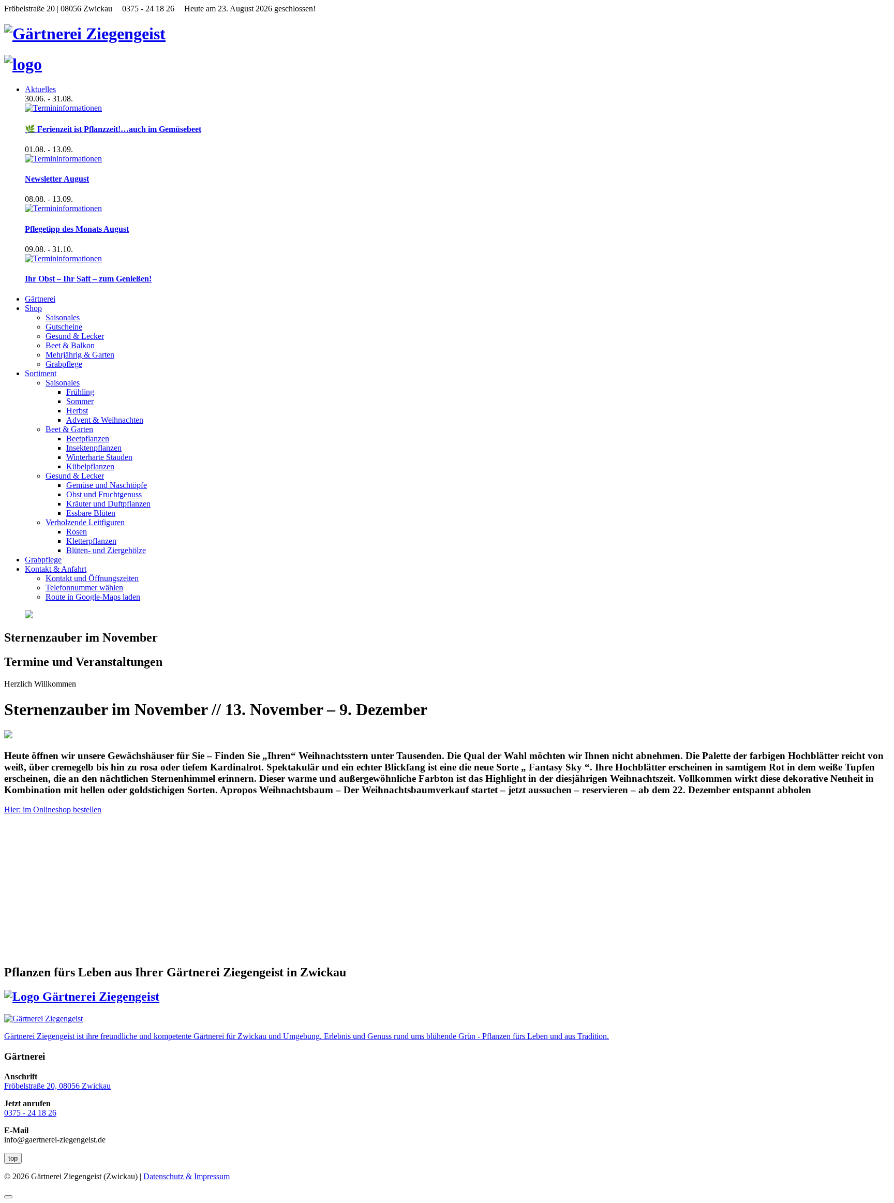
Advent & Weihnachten (104, 419)
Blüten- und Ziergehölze (106, 550)
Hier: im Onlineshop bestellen (52, 809)
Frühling (80, 392)
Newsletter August (57, 178)
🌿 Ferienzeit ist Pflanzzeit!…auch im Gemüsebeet (113, 129)
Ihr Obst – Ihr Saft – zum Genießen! (88, 278)
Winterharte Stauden (99, 457)
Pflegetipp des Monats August (77, 229)
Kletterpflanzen (91, 541)
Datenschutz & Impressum (186, 1176)
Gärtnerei (40, 298)
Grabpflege (64, 364)
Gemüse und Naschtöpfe (106, 485)
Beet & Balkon (70, 345)
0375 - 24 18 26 (30, 1112)
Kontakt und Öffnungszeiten (92, 578)
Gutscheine (64, 326)
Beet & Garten (69, 429)
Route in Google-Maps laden (93, 596)
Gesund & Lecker (75, 336)
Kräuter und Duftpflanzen (108, 503)
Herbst (77, 410)
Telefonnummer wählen (84, 587)
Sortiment (40, 373)
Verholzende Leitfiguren (85, 522)
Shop (33, 308)
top (13, 1158)
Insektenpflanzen (94, 447)
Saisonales (63, 317)
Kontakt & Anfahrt (55, 569)
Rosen (76, 531)
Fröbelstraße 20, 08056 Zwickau (57, 1085)
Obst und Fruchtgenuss (104, 494)
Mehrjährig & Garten (80, 354)
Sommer (80, 401)
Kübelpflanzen (90, 466)
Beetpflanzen (87, 438)
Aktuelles (40, 89)
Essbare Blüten (90, 513)
